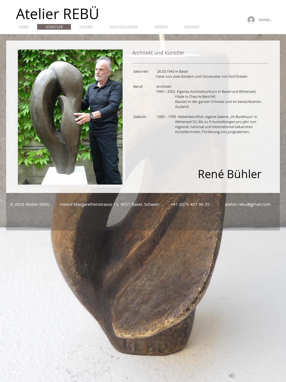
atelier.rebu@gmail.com (248, 204)
